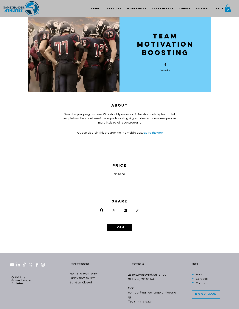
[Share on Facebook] (101, 210)
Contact (202, 283)
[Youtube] (12, 264)
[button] (228, 8)
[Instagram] (43, 264)
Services (202, 278)
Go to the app (153, 132)
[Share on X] (113, 210)
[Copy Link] (137, 210)
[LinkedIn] (18, 264)
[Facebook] (36, 264)
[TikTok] (24, 264)
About (200, 274)
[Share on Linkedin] (125, 210)
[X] (30, 264)
